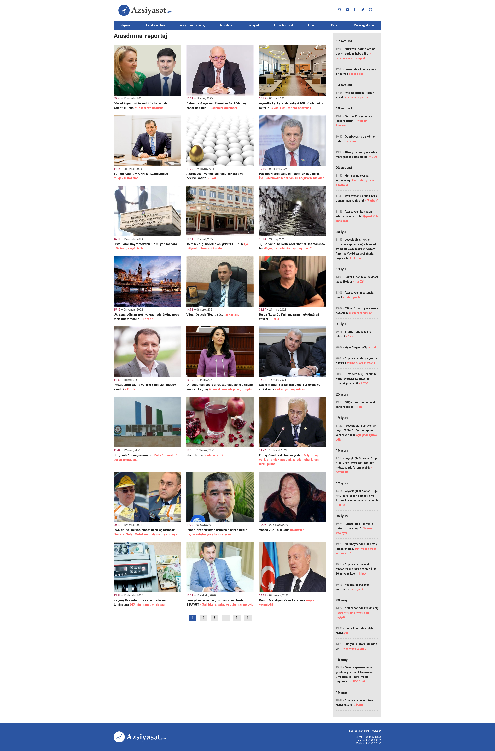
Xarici (335, 25)
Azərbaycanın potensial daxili (355, 295)
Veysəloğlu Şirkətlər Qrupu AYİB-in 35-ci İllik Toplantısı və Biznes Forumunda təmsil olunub (357, 498)
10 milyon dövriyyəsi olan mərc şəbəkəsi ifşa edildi (356, 154)
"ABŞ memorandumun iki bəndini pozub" (356, 404)
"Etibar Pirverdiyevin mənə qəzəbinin (357, 310)
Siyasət (126, 25)
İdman (312, 25)
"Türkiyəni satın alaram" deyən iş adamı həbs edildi (355, 53)
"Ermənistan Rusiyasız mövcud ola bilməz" (354, 528)
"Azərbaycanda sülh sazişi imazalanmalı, (357, 549)
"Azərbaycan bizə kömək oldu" (355, 139)
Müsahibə (226, 25)
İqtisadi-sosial (283, 25)
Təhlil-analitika (155, 25)
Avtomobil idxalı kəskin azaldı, (355, 95)
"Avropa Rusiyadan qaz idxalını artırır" (355, 121)
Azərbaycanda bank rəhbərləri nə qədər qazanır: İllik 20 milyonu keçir (356, 569)
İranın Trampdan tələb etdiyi (354, 631)
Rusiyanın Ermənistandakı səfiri (357, 646)
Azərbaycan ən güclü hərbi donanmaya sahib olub (357, 198)
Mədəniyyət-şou (364, 25)
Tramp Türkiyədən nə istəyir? (353, 334)
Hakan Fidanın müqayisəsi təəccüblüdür (357, 279)
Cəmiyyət (253, 25)
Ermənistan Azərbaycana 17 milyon (356, 71)
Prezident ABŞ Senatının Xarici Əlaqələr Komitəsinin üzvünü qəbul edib (356, 379)
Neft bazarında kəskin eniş (357, 613)
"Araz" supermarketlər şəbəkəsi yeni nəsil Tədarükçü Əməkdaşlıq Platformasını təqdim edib (354, 674)
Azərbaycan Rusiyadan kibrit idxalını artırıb (357, 216)
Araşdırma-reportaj (192, 25)
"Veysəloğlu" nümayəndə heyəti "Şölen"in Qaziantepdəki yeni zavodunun (356, 432)
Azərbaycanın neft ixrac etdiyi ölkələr (355, 703)
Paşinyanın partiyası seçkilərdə (353, 587)
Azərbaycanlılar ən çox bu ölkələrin (356, 361)
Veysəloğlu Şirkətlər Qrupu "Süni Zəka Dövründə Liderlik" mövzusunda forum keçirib (357, 465)
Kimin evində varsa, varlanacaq (355, 180)
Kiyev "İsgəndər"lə (356, 347)
